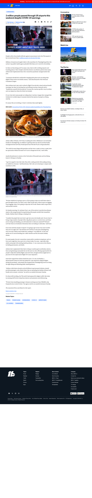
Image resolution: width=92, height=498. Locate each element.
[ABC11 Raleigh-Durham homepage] (12, 5)
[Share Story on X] (38, 22)
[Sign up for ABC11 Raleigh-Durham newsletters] (18, 393)
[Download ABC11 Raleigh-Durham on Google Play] (80, 393)
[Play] (73, 54)
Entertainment (55, 382)
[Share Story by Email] (48, 22)
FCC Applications (69, 398)
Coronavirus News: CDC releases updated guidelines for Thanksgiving (31, 107)
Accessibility (73, 386)
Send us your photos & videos (77, 378)
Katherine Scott (19, 22)
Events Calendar (74, 382)
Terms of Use (45, 398)
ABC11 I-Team (55, 378)
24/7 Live (17, 5)
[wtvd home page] (11, 374)
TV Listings (73, 384)
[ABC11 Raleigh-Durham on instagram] (15, 393)
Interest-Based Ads (52, 398)
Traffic (24, 378)
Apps (24, 384)
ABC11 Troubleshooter (57, 380)
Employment (74, 388)
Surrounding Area (40, 380)
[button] (8, 5)
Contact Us (73, 376)
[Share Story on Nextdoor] (45, 22)
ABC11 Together (74, 380)
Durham (37, 376)
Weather (25, 376)
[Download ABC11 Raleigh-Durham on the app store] (73, 393)
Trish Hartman (10, 22)
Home (24, 373)
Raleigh (37, 373)
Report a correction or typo (11, 291)
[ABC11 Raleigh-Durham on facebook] (9, 393)
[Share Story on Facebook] (35, 22)
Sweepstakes (55, 384)
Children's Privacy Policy (26, 398)
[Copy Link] (51, 22)
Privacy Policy (10, 398)
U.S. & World (55, 373)
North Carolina (55, 376)
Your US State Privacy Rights (37, 398)
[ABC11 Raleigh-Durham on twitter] (12, 393)
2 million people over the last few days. (29, 58)
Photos (24, 382)
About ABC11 (74, 373)
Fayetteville (38, 378)
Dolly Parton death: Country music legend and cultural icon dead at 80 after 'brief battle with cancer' (45, 1)
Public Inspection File (61, 398)
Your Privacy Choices (17, 398)
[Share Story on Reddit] (41, 22)
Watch (24, 380)
